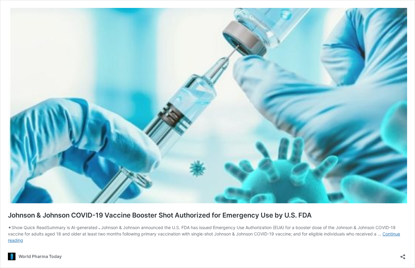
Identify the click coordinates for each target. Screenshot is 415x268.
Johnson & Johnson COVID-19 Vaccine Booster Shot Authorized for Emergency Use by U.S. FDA (160, 215)
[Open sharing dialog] (403, 254)
